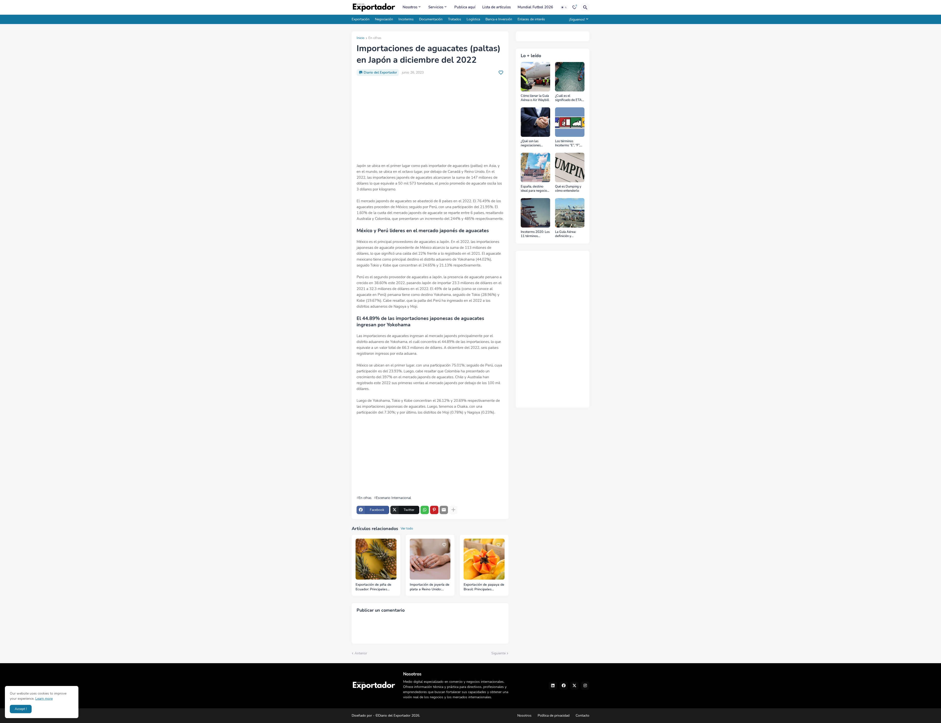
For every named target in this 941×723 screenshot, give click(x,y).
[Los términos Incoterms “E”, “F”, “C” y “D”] (569, 122)
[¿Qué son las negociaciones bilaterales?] (535, 122)
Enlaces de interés (531, 19)
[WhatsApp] (425, 510)
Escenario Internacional (393, 498)
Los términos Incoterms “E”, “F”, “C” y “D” (567, 143)
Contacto (582, 715)
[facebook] (563, 686)
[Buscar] (585, 7)
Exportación (361, 19)
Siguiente (498, 653)
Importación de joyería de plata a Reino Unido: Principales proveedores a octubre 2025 (430, 587)
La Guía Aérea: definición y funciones (565, 234)
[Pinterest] (434, 510)
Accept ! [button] (21, 709)
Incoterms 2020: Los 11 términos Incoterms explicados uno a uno (535, 234)
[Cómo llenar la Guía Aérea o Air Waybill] (535, 76)
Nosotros (410, 7)
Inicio (360, 38)
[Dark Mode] (564, 7)
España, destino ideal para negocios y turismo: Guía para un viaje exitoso (535, 189)
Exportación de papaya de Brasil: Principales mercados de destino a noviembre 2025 (484, 587)
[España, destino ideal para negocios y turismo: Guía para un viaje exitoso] (535, 167)
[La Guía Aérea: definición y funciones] (569, 213)
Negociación (384, 19)
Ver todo (407, 528)
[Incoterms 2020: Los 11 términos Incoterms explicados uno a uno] (535, 213)
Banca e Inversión (498, 19)
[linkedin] (553, 686)
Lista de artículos (496, 7)
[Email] (444, 510)
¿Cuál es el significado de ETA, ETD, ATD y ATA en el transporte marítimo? (569, 98)
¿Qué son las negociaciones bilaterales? (531, 143)
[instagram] (585, 686)
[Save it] (501, 72)
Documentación (431, 19)
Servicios (435, 7)
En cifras (374, 38)
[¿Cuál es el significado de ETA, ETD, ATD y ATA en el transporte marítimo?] (569, 76)
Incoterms (406, 19)
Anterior (361, 653)
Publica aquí (464, 7)
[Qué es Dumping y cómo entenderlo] (569, 167)
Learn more (44, 698)
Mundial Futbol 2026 (535, 7)
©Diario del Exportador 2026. (397, 715)
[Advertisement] (430, 116)
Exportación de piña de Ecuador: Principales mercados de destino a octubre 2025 (373, 587)
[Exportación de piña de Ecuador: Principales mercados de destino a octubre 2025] (376, 559)
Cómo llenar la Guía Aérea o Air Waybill (535, 98)
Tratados (454, 19)
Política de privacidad (554, 715)
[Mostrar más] (453, 510)
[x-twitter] (574, 686)
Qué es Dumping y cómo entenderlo (568, 189)
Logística (473, 19)
